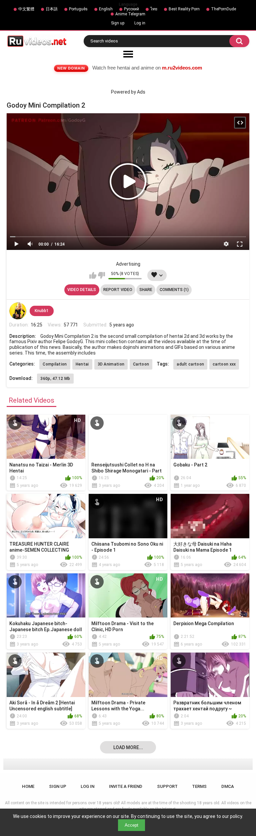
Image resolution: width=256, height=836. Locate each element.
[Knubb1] (17, 310)
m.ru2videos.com (182, 68)
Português (78, 9)
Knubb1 (42, 310)
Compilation (55, 364)
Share (145, 289)
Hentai (82, 364)
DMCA (227, 786)
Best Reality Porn (184, 9)
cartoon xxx (224, 364)
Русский (131, 9)
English (106, 9)
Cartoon (141, 364)
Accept (131, 825)
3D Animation (111, 364)
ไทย (153, 9)
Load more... (128, 747)
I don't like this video (101, 275)
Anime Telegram (130, 14)
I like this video (92, 275)
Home (28, 786)
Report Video (117, 289)
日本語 (52, 9)
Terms (199, 786)
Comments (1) (174, 289)
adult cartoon (190, 364)
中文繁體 (26, 9)
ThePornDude (223, 9)
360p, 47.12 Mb (55, 378)
